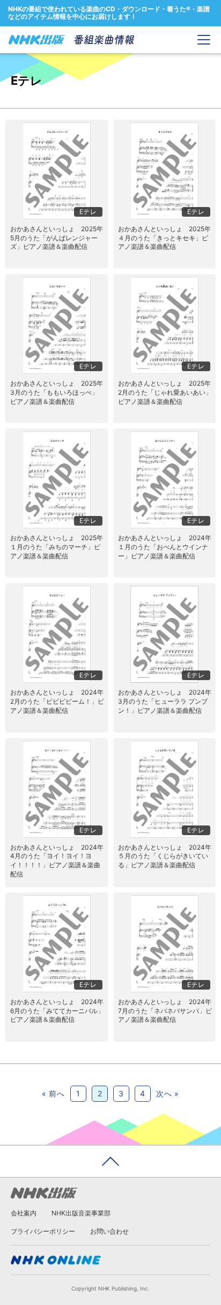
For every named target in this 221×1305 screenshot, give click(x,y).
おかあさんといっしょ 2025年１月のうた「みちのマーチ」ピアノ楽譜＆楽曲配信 (56, 547)
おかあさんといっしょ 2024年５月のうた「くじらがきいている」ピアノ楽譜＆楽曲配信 (164, 856)
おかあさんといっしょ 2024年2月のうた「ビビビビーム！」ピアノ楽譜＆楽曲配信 (57, 701)
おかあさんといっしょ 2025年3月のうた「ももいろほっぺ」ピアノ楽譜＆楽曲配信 (56, 392)
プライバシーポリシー (43, 1231)
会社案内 (23, 1213)
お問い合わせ (109, 1231)
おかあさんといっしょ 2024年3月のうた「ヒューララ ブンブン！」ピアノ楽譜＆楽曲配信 (164, 701)
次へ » (167, 1093)
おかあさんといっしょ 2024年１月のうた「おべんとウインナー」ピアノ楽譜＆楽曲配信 (164, 547)
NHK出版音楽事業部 (80, 1213)
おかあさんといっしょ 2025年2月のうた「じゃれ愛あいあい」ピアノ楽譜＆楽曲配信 (165, 392)
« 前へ (53, 1093)
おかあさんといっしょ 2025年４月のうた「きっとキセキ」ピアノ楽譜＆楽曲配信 (164, 238)
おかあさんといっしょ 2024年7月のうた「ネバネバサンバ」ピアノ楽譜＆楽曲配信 (165, 1011)
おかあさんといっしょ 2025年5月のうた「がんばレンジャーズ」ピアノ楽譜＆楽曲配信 (56, 238)
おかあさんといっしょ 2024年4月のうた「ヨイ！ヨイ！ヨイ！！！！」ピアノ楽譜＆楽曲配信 (57, 860)
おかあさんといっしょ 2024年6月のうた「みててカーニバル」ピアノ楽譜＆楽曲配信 (57, 1011)
